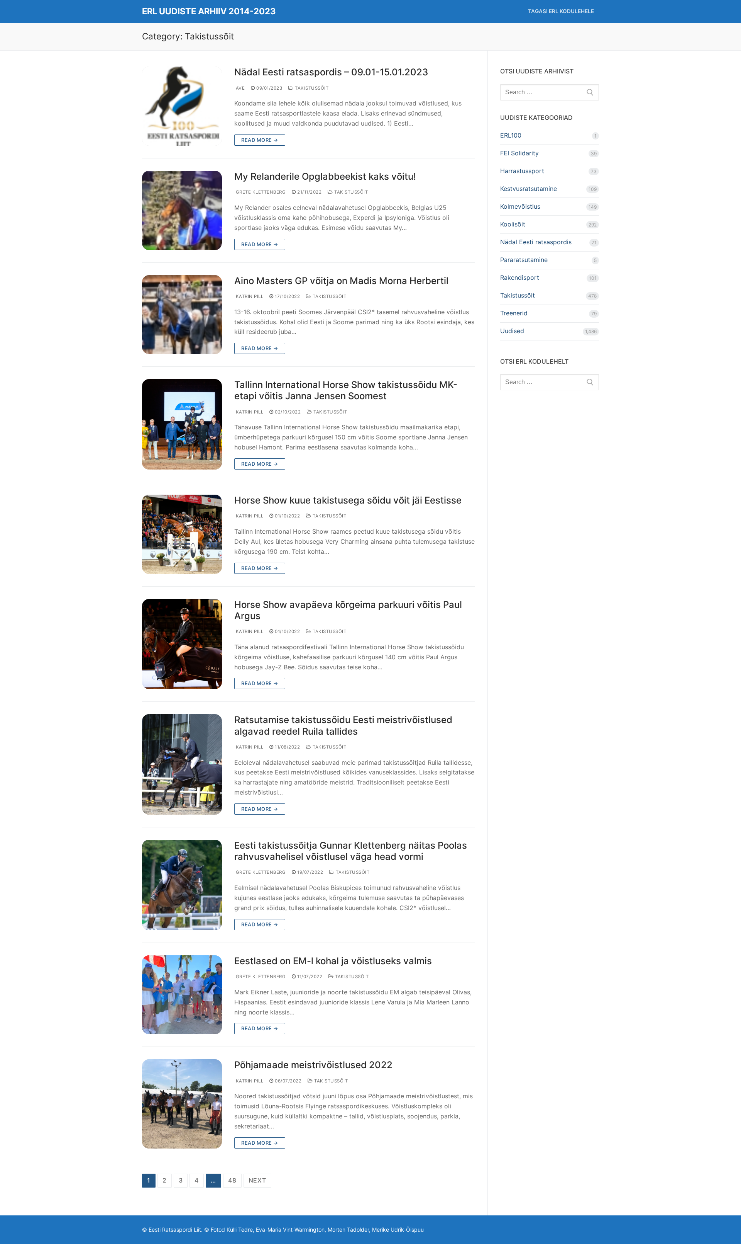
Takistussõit (311, 88)
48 (232, 1180)
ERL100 (510, 135)
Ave (239, 88)
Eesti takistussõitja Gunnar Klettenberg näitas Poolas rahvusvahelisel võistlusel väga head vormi (350, 851)
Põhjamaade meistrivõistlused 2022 (313, 1064)
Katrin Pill (248, 296)
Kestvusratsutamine (528, 188)
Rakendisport (519, 277)
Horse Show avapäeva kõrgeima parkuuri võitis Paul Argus (348, 610)
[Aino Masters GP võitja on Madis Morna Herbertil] (182, 314)
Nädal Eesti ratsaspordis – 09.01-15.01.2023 (331, 72)
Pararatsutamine (524, 260)
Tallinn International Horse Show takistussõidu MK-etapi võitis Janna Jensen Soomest (345, 390)
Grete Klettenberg (260, 192)
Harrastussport (522, 171)
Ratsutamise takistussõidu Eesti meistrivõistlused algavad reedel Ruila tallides (343, 725)
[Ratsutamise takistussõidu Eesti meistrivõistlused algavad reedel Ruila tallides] (182, 764)
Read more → (259, 140)
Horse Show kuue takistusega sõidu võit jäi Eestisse (348, 500)
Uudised (512, 331)
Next (257, 1180)
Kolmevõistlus (520, 206)
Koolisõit (512, 224)
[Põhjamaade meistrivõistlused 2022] (182, 1103)
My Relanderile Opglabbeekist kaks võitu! (325, 176)
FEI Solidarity (519, 153)
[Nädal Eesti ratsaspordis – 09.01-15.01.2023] (182, 106)
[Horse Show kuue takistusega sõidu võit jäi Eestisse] (182, 534)
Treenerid (514, 313)
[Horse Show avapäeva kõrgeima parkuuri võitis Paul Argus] (182, 644)
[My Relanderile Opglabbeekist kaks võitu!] (182, 210)
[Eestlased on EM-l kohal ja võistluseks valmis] (182, 995)
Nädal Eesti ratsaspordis (536, 242)
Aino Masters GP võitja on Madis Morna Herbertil (341, 280)
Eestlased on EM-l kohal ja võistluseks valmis (333, 961)
